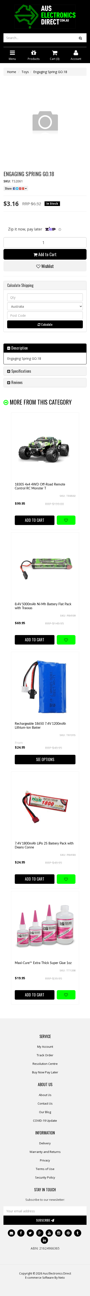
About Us (45, 1095)
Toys (25, 72)
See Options (45, 759)
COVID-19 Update (45, 1120)
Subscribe (43, 1220)
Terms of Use (45, 1169)
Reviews (16, 382)
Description (19, 348)
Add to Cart (47, 254)
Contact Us (45, 1103)
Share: (9, 188)
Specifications (20, 371)
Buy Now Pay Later (45, 1072)
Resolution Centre (45, 1064)
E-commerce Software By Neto (45, 1278)
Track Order (45, 1055)
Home (11, 72)
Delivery (45, 1143)
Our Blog (45, 1112)
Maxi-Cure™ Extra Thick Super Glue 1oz (43, 963)
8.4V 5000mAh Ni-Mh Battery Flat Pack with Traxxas (43, 606)
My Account (45, 1046)
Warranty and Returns (45, 1152)
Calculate (46, 324)
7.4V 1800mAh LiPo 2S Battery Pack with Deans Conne (44, 845)
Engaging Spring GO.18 (50, 72)
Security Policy (45, 1177)
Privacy (45, 1160)
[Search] (80, 37)
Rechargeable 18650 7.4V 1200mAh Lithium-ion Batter (40, 725)
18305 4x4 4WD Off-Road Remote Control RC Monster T (40, 486)
